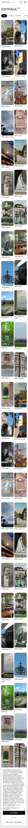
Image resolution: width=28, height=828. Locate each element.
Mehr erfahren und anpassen (14, 822)
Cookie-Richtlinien (7, 784)
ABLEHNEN (14, 817)
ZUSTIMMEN (14, 812)
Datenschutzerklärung (8, 806)
